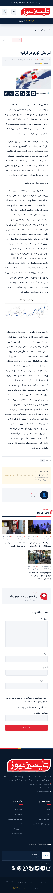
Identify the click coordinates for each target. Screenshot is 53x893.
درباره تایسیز (18, 809)
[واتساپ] (25, 868)
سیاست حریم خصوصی (15, 819)
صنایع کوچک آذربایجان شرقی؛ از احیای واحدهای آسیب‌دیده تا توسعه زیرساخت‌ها (40, 575)
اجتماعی (43, 30)
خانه (50, 30)
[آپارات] (13, 868)
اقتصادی (37, 30)
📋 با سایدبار (17, 40)
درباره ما (47, 814)
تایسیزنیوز (26, 21)
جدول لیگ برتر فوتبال (44, 819)
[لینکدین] (31, 868)
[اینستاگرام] (48, 868)
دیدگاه (44, 619)
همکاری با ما (18, 829)
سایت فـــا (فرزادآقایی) (19, 888)
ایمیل (45, 667)
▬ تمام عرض (6, 40)
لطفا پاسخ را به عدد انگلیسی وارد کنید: (32, 707)
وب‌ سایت (44, 680)
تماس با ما (18, 814)
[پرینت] (11, 93)
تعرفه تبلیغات (18, 824)
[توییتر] (19, 868)
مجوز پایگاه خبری (17, 834)
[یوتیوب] (37, 868)
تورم (42, 461)
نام (46, 654)
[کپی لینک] (6, 93)
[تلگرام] (42, 868)
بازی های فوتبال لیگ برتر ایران (41, 824)
